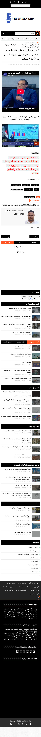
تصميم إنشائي (34, 558)
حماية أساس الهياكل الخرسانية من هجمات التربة (18, 469)
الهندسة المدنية (34, 594)
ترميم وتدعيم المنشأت (32, 587)
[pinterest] (18, 1)
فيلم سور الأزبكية (34, 39)
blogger (7, 243)
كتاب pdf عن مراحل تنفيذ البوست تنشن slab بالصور (17, 430)
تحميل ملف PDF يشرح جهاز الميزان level (20, 508)
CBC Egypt (30, 179)
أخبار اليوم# (35, 185)
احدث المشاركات (34, 342)
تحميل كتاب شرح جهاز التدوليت (23, 524)
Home (37, 43)
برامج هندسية (34, 551)
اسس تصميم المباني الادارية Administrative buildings (16, 316)
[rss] (10, 1)
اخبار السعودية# (16, 185)
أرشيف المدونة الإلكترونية (7, 342)
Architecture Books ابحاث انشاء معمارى (20, 308)
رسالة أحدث (34, 237)
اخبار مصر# (26, 185)
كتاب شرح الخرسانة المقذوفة (23, 485)
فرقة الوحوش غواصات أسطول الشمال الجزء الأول (17, 378)
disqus (20, 243)
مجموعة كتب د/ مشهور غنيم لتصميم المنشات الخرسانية (16, 416)
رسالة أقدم (5, 237)
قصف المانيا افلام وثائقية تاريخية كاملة (21, 354)
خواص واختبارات (33, 565)
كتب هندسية (34, 568)
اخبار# (36, 189)
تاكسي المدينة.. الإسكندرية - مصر (22, 346)
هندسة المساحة (34, 590)
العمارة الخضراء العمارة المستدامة (22, 332)
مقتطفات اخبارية (29, 43)
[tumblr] (22, 1)
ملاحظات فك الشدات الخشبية (23, 455)
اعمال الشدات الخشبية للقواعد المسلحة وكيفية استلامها (16, 447)
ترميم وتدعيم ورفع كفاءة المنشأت (28, 554)
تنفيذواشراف (34, 561)
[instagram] (14, 1)
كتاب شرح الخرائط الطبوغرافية (22, 532)
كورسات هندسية (33, 571)
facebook (33, 243)
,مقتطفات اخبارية (9, 64)
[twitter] (26, 1)
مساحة (36, 575)
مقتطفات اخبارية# (29, 197)
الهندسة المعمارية (33, 547)
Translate (37, 299)
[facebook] (29, 1)
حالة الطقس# (28, 189)
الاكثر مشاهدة (21, 342)
